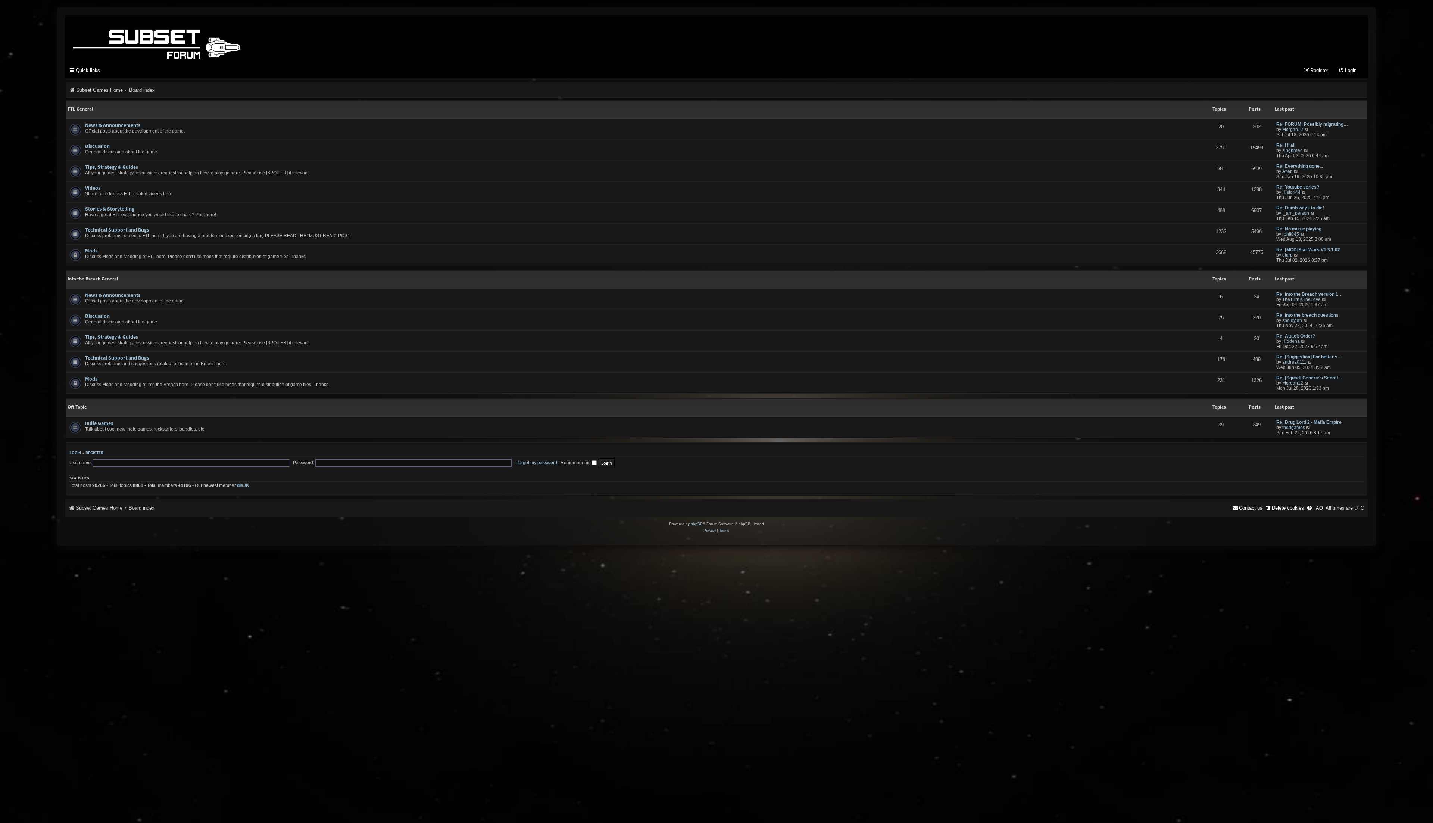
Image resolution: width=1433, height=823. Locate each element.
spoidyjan (1292, 320)
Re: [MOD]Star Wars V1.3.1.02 (1308, 249)
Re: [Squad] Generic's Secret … (1310, 378)
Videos (92, 187)
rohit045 (1290, 234)
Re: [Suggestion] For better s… (1309, 357)
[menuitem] (1347, 70)
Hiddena (1291, 341)
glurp (1287, 255)
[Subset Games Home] (203, 38)
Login (75, 452)
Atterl (1287, 171)
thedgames (1293, 427)
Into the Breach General (93, 279)
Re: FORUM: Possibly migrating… (1312, 124)
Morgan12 (1292, 129)
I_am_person (1295, 213)
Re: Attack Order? (1295, 336)
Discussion (97, 146)
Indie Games (99, 423)
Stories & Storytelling (109, 208)
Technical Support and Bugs (117, 229)
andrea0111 (1294, 362)
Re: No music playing (1298, 229)
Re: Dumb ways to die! (1300, 208)
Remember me (576, 462)
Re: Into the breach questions (1307, 315)
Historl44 (1291, 192)
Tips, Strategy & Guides (111, 167)
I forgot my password (536, 462)
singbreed (1292, 150)
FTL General (80, 109)
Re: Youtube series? (1297, 187)
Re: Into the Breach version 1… (1309, 294)
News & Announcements (112, 125)
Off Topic (77, 407)
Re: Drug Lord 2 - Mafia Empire (1309, 422)
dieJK (243, 485)
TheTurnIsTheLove (1301, 299)
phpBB (697, 524)
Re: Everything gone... (1299, 166)
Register (94, 452)
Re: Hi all (1285, 145)
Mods (91, 250)
